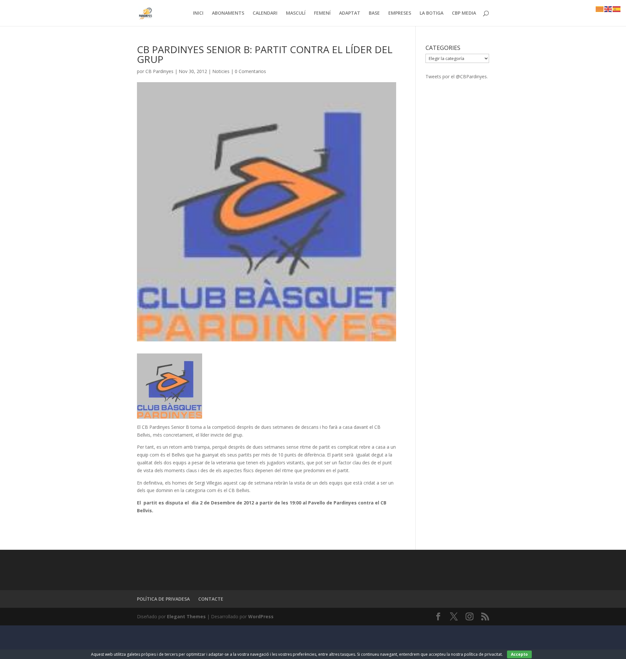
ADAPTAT (349, 13)
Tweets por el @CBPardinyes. (456, 76)
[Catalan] (600, 9)
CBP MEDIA (464, 13)
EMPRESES (399, 13)
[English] (608, 9)
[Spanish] (617, 9)
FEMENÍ (322, 13)
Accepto (519, 654)
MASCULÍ (296, 13)
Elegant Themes (186, 616)
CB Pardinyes (159, 71)
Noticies (221, 71)
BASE (374, 13)
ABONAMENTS (228, 13)
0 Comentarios (250, 71)
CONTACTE (210, 599)
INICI (198, 13)
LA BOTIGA (431, 13)
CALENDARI (265, 13)
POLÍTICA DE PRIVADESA (163, 599)
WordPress (261, 616)
